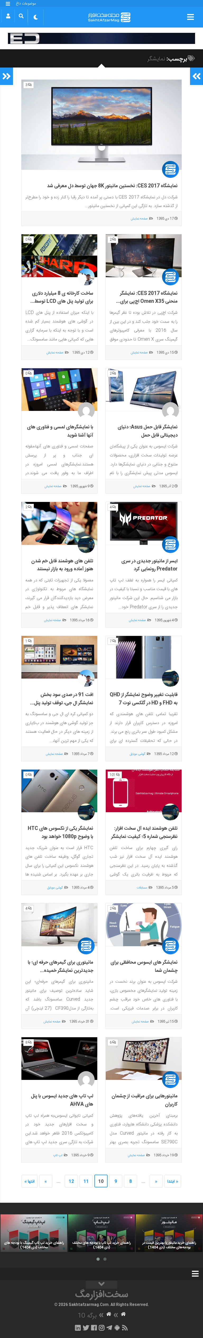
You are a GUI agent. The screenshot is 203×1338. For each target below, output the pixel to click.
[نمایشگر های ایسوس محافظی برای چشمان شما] (144, 924)
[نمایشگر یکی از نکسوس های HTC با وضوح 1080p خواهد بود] (59, 791)
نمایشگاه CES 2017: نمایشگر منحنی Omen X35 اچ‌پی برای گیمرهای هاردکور (149, 302)
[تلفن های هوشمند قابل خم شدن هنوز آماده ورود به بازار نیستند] (59, 523)
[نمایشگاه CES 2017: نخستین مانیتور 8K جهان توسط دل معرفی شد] (101, 125)
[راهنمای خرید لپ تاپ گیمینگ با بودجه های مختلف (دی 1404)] (34, 1233)
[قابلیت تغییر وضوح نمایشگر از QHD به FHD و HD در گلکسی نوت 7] (144, 657)
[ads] (101, 38)
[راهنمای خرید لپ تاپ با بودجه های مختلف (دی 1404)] (101, 1233)
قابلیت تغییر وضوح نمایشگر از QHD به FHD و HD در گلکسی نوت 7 (144, 699)
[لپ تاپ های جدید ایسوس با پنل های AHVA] (59, 1058)
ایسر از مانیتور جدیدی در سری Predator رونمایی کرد (149, 565)
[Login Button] (8, 16)
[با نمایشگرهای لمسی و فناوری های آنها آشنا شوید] (59, 389)
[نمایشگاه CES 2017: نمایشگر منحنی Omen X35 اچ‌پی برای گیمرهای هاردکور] (144, 255)
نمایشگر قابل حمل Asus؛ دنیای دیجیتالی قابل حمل (148, 431)
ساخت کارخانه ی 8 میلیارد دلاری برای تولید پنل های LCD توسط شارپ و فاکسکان (62, 302)
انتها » (29, 1181)
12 (71, 1181)
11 (86, 1181)
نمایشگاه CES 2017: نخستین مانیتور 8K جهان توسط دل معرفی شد (112, 186)
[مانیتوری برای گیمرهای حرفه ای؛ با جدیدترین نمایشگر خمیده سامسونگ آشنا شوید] (59, 924)
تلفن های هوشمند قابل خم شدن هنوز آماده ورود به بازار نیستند (62, 565)
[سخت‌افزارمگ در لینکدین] (78, 1327)
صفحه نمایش (139, 218)
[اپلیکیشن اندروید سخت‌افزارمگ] (117, 1327)
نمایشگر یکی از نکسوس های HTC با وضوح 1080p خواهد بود (60, 833)
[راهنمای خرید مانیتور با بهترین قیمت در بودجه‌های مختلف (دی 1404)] (169, 1233)
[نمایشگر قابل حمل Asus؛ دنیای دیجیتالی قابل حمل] (144, 389)
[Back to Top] (101, 1285)
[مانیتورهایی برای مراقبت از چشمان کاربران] (144, 1058)
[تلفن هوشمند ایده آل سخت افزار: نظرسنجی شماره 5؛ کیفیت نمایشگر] (144, 791)
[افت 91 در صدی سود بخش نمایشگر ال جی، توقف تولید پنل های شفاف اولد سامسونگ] (59, 657)
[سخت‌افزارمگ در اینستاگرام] (101, 1327)
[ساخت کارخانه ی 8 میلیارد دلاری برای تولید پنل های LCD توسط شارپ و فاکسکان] (59, 255)
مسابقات (142, 887)
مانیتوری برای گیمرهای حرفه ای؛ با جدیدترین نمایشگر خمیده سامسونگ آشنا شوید (60, 971)
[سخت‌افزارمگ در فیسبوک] (94, 1327)
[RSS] (125, 1327)
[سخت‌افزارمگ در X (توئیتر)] (86, 1327)
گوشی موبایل (137, 754)
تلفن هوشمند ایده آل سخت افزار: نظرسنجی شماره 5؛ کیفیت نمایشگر (144, 833)
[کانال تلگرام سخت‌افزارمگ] (109, 1327)
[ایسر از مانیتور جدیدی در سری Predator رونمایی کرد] (144, 523)
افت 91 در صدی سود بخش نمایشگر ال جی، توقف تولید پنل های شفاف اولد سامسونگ (63, 703)
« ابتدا (172, 1181)
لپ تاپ (57, 1155)
